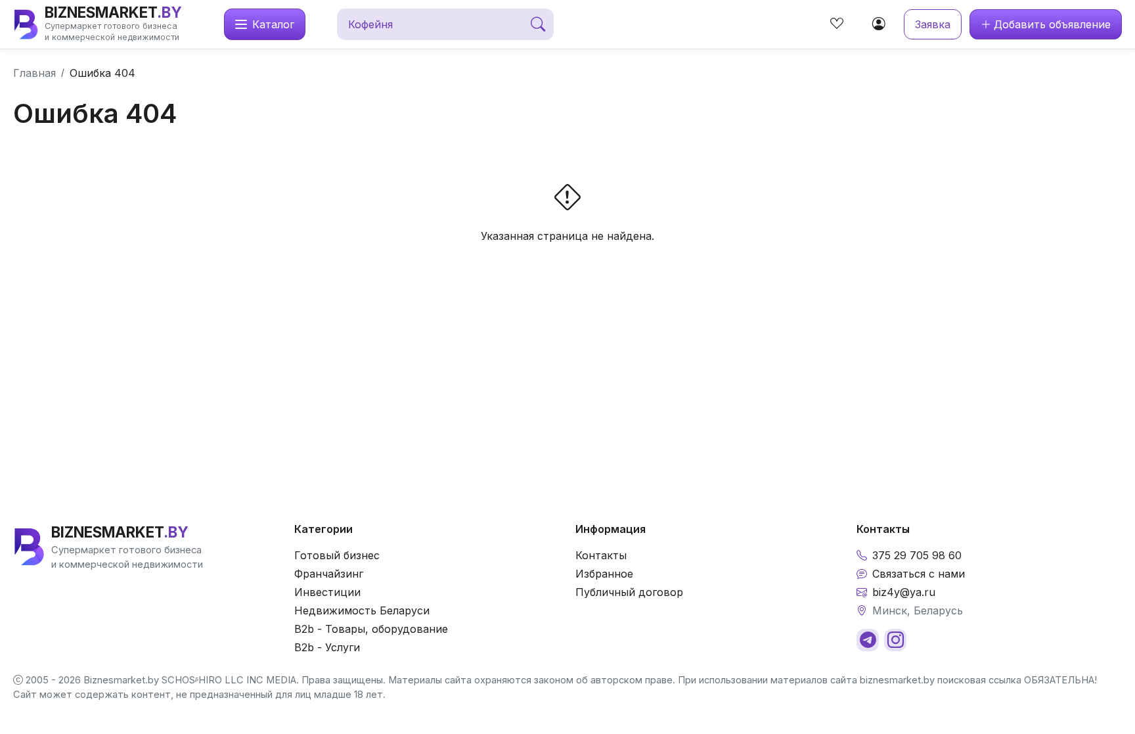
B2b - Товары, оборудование (371, 628)
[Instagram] (895, 640)
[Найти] (538, 24)
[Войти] (879, 24)
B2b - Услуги (327, 647)
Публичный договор (629, 592)
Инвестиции (327, 592)
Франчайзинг (328, 573)
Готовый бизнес (337, 555)
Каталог (273, 24)
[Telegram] (868, 640)
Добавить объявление (1052, 24)
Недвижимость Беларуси (362, 610)
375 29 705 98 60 (917, 555)
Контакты (601, 555)
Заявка (932, 24)
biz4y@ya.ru (903, 592)
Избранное (604, 573)
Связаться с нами (918, 573)
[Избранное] (837, 24)
